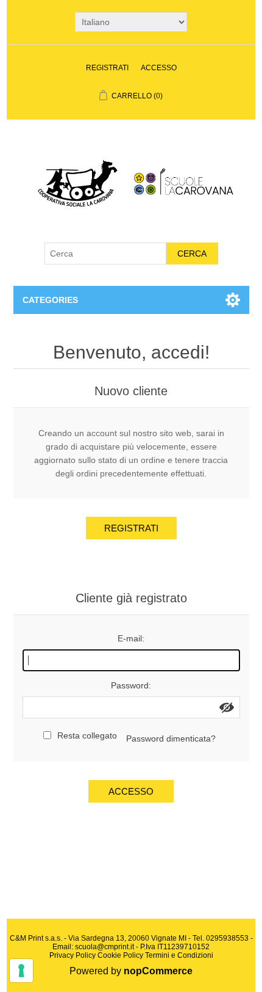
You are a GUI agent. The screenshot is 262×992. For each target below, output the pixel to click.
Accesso (159, 68)
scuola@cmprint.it (104, 947)
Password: (131, 685)
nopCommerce (158, 971)
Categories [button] (50, 300)
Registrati (107, 68)
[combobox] (105, 253)
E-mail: (131, 638)
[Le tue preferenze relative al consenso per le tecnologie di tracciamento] (21, 970)
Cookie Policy (120, 955)
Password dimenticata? (171, 738)
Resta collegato (87, 735)
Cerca (192, 253)
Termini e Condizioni (179, 955)
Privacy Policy (72, 955)
